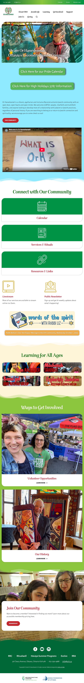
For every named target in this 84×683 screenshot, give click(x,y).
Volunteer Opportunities (42, 478)
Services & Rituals (42, 244)
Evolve (64, 656)
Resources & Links (42, 271)
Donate (68, 2)
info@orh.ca (17, 2)
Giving (30, 16)
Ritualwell (21, 656)
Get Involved (58, 11)
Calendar (60, 2)
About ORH (23, 11)
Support (69, 11)
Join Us (21, 16)
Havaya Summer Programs (43, 656)
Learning (46, 11)
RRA (74, 656)
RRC (10, 656)
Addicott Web (61, 667)
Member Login (77, 2)
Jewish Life (35, 11)
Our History (42, 554)
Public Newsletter (53, 296)
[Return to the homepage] (8, 11)
